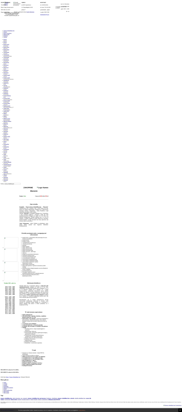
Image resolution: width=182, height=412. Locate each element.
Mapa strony (6, 391)
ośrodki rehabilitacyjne (80, 398)
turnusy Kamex (34, 399)
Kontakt (5, 385)
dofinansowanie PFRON (54, 399)
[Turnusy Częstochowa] (172, 405)
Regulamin (5, 386)
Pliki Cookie (6, 392)
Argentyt (19, 399)
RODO (5, 389)
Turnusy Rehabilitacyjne (8, 30)
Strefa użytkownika (7, 390)
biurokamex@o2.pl (44, 14)
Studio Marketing (30, 12)
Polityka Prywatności (8, 387)
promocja (25, 398)
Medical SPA (6, 34)
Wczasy (5, 32)
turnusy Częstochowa (43, 399)
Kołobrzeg (48, 398)
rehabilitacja (54, 398)
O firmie (5, 383)
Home (7, 377)
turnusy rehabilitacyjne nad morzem (37, 398)
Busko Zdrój (14, 399)
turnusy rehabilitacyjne (6, 398)
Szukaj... (2, 183)
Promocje (5, 35)
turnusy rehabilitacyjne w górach (66, 398)
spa (21, 398)
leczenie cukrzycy (26, 399)
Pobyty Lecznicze (7, 33)
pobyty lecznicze (16, 398)
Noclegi (5, 37)
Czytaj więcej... (82, 410)
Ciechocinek (7, 399)
